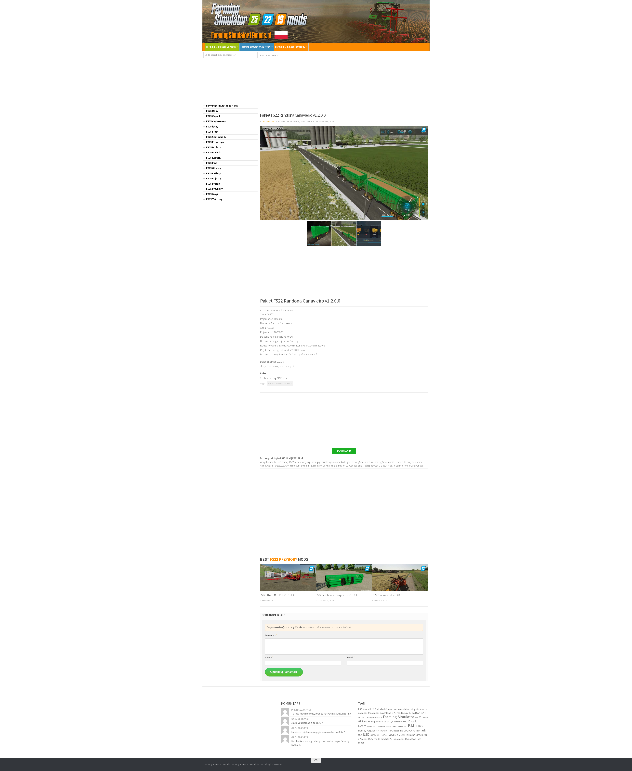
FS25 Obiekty (213, 168)
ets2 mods (388, 709)
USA (360, 734)
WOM (393, 734)
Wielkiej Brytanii (384, 735)
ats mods (400, 709)
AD (404, 713)
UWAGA (373, 735)
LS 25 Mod (410, 739)
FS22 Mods (268, 121)
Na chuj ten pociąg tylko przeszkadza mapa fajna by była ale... (320, 743)
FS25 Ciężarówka (216, 121)
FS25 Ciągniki (213, 116)
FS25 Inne (211, 163)
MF (379, 731)
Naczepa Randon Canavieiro (280, 383)
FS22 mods (374, 739)
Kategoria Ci (372, 726)
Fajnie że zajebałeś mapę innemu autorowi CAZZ (318, 732)
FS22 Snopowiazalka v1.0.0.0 (387, 595)
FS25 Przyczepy (215, 142)
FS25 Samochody (216, 136)
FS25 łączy (212, 126)
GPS (360, 721)
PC (406, 730)
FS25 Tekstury (214, 199)
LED (417, 726)
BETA (412, 713)
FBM (416, 717)
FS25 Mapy (212, 110)
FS (420, 717)
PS (414, 731)
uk (424, 730)
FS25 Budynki (213, 152)
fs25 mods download (379, 713)
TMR (417, 731)
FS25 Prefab (213, 183)
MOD (383, 730)
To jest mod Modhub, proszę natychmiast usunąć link (321, 713)
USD (366, 734)
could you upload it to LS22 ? (307, 722)
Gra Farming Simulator (375, 721)
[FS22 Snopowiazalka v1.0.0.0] (400, 577)
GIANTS (425, 717)
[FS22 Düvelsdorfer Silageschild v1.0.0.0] (344, 577)
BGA (417, 713)
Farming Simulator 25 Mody (221, 46)
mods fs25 (386, 739)
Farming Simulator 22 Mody (255, 46)
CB (359, 717)
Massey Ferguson (367, 730)
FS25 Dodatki (214, 147)
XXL (403, 735)
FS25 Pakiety (213, 173)
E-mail (351, 657)
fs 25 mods (399, 739)
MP (386, 730)
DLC (380, 717)
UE (420, 731)
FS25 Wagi (212, 194)
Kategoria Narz (384, 726)
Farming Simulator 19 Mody (290, 46)
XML (399, 735)
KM (411, 725)
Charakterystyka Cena (369, 717)
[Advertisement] (344, 86)
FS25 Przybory (214, 188)
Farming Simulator (398, 716)
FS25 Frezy (212, 131)
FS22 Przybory (269, 55)
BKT (423, 713)
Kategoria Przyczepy (399, 726)
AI (407, 713)
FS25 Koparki (213, 157)
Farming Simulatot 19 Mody (244, 764)
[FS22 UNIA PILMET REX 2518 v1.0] (288, 577)
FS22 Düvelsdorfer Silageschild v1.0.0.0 (336, 595)
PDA (410, 730)
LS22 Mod (376, 709)
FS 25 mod (363, 709)
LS (421, 726)
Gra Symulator (392, 721)
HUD (404, 721)
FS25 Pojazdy (214, 178)
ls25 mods (397, 713)
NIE (403, 730)
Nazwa (269, 657)
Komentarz (271, 635)
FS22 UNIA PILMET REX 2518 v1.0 (277, 595)
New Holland (395, 730)
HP (400, 721)
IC (409, 721)
